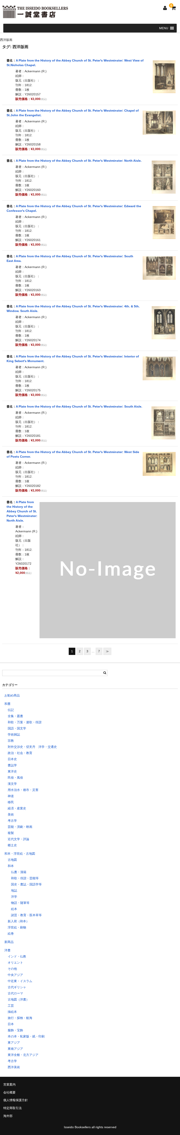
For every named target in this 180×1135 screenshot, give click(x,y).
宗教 (11, 740)
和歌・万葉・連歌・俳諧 (24, 722)
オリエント (15, 962)
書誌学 (12, 765)
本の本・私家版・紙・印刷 (26, 1036)
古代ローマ (15, 993)
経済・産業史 (17, 808)
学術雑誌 (14, 734)
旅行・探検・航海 (20, 1018)
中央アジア (15, 975)
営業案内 (9, 1084)
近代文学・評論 (18, 839)
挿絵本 (12, 1012)
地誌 (14, 890)
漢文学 (12, 783)
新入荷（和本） (18, 921)
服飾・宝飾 (15, 1030)
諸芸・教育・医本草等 (26, 915)
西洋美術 (14, 1067)
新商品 (9, 942)
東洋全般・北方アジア (23, 1055)
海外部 (8, 1116)
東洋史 (12, 771)
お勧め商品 (12, 695)
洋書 (7, 950)
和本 (11, 866)
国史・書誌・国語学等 (26, 884)
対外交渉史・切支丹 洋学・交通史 (32, 747)
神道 (11, 796)
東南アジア (15, 1048)
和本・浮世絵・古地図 (19, 853)
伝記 (11, 710)
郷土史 (12, 845)
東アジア (14, 1042)
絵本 (14, 909)
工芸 (11, 1005)
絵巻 (11, 933)
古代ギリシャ (17, 987)
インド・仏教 (17, 956)
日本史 (12, 759)
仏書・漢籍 (18, 872)
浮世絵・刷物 (17, 927)
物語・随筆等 (20, 903)
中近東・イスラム (20, 981)
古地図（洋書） (18, 999)
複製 (11, 833)
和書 (7, 703)
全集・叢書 (15, 716)
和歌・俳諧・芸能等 (25, 878)
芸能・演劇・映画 (20, 827)
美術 (11, 814)
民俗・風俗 (15, 777)
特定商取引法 (12, 1108)
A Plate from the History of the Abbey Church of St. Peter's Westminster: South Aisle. (79, 406)
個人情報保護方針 (15, 1100)
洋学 (14, 896)
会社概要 (9, 1092)
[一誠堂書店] (35, 15)
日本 (11, 1024)
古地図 (12, 859)
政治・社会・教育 (20, 753)
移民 (11, 802)
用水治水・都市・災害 (23, 790)
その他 (12, 968)
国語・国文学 (17, 728)
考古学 (12, 820)
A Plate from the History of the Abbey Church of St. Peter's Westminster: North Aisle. (79, 160)
